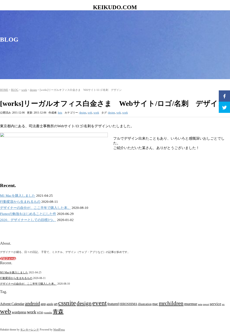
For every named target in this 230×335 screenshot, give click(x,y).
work (24, 90)
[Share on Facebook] (224, 96)
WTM (40, 312)
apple (49, 304)
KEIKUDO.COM (115, 7)
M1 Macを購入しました (17, 195)
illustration (145, 304)
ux (223, 304)
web (90, 112)
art (56, 304)
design (33, 90)
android (32, 303)
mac (155, 304)
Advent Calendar (12, 304)
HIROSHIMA (128, 304)
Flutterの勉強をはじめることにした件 (28, 214)
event (99, 302)
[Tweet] (224, 107)
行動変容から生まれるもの (20, 201)
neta (200, 304)
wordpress (19, 312)
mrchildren (171, 303)
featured (113, 304)
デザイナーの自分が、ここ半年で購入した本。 (35, 208)
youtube (48, 312)
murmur (190, 304)
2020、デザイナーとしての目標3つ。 (28, 220)
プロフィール (8, 258)
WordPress (59, 329)
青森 (58, 311)
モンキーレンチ (29, 329)
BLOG (14, 90)
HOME (4, 90)
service (215, 304)
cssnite (67, 302)
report (206, 304)
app (43, 304)
